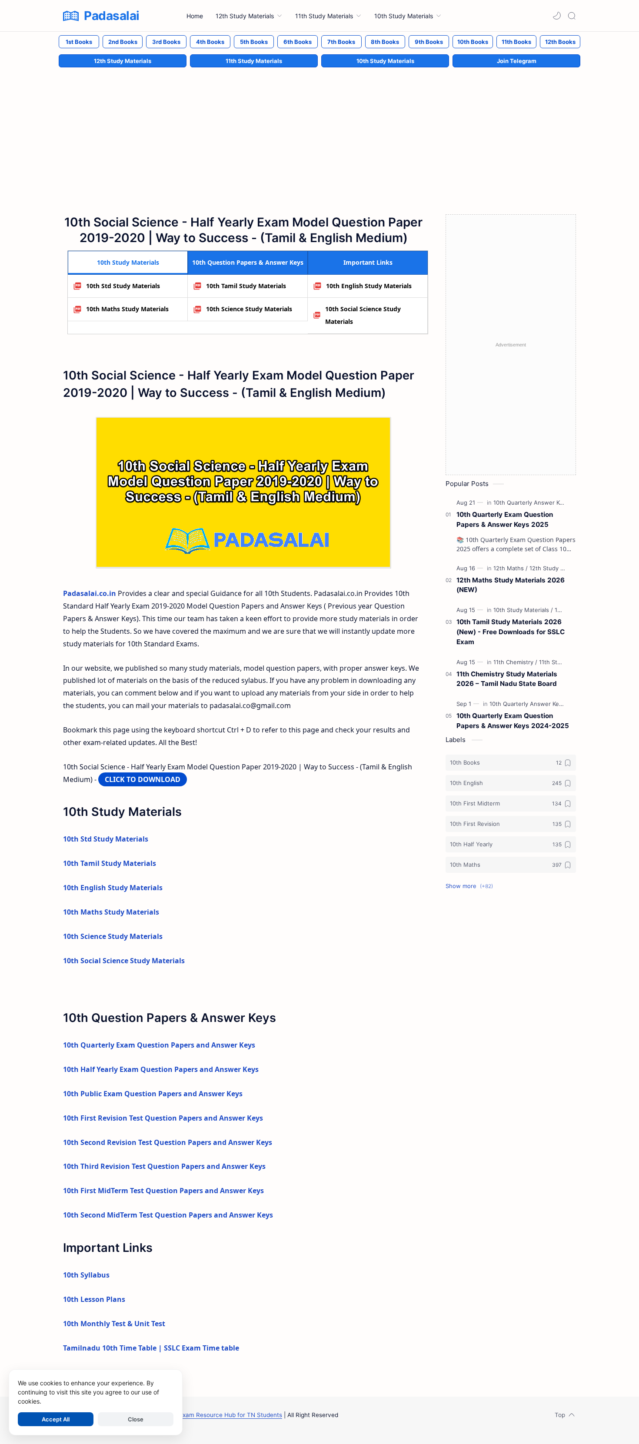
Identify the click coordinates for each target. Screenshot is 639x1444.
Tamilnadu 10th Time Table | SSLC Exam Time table (151, 1348)
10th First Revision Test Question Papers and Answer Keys (163, 1118)
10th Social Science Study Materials (363, 315)
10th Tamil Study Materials (246, 286)
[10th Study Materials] (523, 609)
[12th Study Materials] (557, 568)
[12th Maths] (510, 568)
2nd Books (122, 41)
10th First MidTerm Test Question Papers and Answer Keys (163, 1190)
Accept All (56, 1419)
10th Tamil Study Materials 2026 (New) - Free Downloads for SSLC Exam (510, 632)
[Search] (571, 15)
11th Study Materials (254, 60)
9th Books (429, 41)
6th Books (297, 41)
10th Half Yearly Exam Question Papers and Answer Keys (161, 1069)
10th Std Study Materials (123, 286)
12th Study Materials (122, 60)
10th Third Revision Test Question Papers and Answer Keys (164, 1166)
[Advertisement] (319, 131)
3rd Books (166, 41)
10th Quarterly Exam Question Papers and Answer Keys (159, 1045)
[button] (556, 15)
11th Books (516, 41)
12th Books (560, 41)
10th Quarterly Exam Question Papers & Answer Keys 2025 (504, 519)
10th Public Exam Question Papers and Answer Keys (153, 1093)
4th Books (210, 41)
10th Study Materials (385, 60)
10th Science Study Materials (249, 309)
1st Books (79, 41)
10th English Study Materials (369, 286)
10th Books (472, 41)
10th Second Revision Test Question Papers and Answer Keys (167, 1142)
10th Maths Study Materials (127, 309)
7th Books (341, 41)
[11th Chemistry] (515, 662)
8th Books (385, 41)
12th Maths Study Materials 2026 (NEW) (510, 585)
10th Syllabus (86, 1275)
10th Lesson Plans (94, 1299)
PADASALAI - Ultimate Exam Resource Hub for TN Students (198, 1414)
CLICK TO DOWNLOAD (142, 779)
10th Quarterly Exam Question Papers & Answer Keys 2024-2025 (512, 721)
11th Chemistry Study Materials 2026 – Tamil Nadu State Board (506, 679)
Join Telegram (516, 60)
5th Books (254, 41)
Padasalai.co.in (89, 593)
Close (135, 1419)
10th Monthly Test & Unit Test (114, 1323)
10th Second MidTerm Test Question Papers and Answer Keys (168, 1215)
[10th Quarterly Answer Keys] (533, 502)
